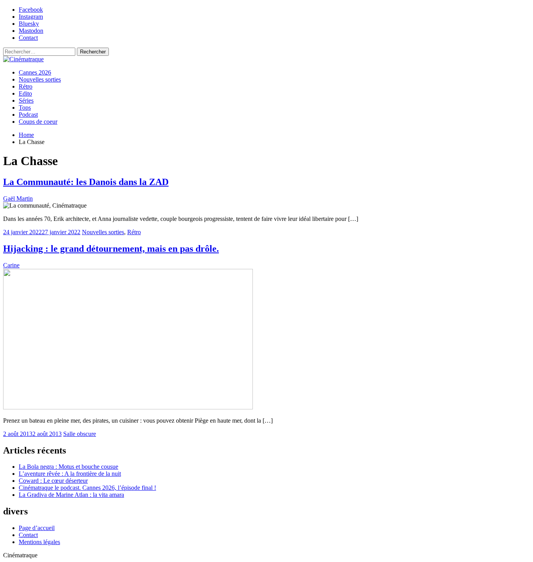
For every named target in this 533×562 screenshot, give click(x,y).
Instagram (31, 16)
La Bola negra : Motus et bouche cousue (68, 466)
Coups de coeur (38, 121)
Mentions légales (39, 542)
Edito (25, 93)
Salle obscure (79, 433)
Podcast (28, 114)
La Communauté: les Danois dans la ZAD (86, 182)
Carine (11, 265)
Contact (28, 37)
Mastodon (31, 30)
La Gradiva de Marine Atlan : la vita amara (71, 494)
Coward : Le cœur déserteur (53, 480)
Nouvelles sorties (40, 79)
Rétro (25, 86)
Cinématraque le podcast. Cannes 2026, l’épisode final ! (87, 487)
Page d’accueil (37, 528)
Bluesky (29, 23)
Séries (26, 100)
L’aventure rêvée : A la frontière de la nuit (70, 473)
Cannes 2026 (35, 72)
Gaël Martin (18, 198)
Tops (25, 107)
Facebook (31, 9)
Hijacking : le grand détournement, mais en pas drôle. (111, 249)
